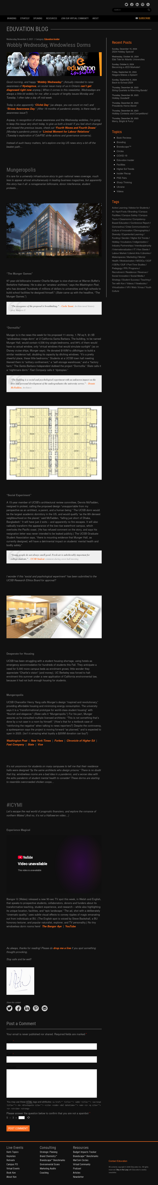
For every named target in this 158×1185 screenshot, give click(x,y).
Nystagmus (29, 86)
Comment (11, 1067)
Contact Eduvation (118, 1160)
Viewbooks (140, 283)
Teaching (145, 279)
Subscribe (144, 18)
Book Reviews (124, 137)
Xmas (141, 287)
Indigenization (140, 241)
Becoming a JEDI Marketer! (126, 67)
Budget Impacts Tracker (84, 1152)
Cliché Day (41, 105)
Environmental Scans (50, 1164)
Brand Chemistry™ (48, 1156)
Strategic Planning (48, 1152)
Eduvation (34, 7)
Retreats (10, 1160)
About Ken (11, 1176)
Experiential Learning (132, 234)
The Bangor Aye (52, 926)
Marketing (132, 256)
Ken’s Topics (12, 1152)
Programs (134, 268)
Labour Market (119, 253)
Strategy (24, 18)
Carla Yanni (67, 306)
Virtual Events (13, 1168)
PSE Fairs (122, 177)
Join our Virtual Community (75, 18)
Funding (116, 237)
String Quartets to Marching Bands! (130, 90)
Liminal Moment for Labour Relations (66, 131)
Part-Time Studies (136, 264)
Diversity (116, 234)
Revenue (142, 272)
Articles (76, 1172)
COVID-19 (122, 155)
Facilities (121, 164)
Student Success (130, 279)
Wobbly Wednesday (49, 82)
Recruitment (118, 272)
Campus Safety (129, 215)
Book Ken (11, 1172)
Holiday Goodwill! (120, 97)
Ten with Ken (118, 283)
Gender (125, 237)
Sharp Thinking (124, 182)
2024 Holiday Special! (123, 51)
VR (128, 287)
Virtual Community (81, 1164)
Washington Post (16, 740)
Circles (120, 151)
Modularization (127, 260)
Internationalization (122, 249)
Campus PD (12, 1164)
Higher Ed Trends (125, 168)
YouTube (70, 926)
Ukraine (121, 186)
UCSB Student (37, 559)
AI (113, 211)
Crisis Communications (137, 226)
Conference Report (140, 222)
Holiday (115, 241)
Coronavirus (118, 226)
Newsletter (78, 1176)
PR (125, 268)
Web (133, 287)
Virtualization (118, 287)
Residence (131, 272)
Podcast (77, 1168)
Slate (31, 744)
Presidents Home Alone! (124, 105)
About (95, 18)
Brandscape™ (124, 146)
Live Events (14, 1147)
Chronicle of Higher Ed (81, 740)
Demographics (141, 230)
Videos (120, 191)
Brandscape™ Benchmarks (52, 1160)
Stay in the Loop (122, 1169)
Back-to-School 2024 (122, 82)
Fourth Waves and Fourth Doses (75, 127)
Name (9, 1041)
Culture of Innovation (122, 230)
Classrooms (125, 219)
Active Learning (119, 207)
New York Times (41, 740)
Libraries (145, 253)
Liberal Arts (133, 253)
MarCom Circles (80, 1160)
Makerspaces (118, 256)
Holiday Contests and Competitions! (130, 113)
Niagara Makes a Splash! (124, 74)
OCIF (148, 260)
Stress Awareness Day (21, 108)
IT (135, 249)
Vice (40, 744)
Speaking (37, 18)
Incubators (126, 241)
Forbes (58, 740)
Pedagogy (117, 268)
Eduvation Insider (52, 39)
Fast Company (15, 744)
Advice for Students (138, 207)
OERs (116, 264)
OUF (123, 264)
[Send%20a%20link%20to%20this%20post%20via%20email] (45, 1008)
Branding (11, 18)
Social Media (137, 275)
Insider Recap (124, 173)
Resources (51, 18)
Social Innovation (120, 275)
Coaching (44, 1172)
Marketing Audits (48, 1168)
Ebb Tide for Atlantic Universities (128, 59)
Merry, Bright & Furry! (123, 121)
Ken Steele (142, 249)
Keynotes (11, 1156)
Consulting (48, 1147)
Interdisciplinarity (143, 245)
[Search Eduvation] (149, 9)
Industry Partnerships (122, 245)
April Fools (121, 211)
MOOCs (140, 260)
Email (9, 1054)
